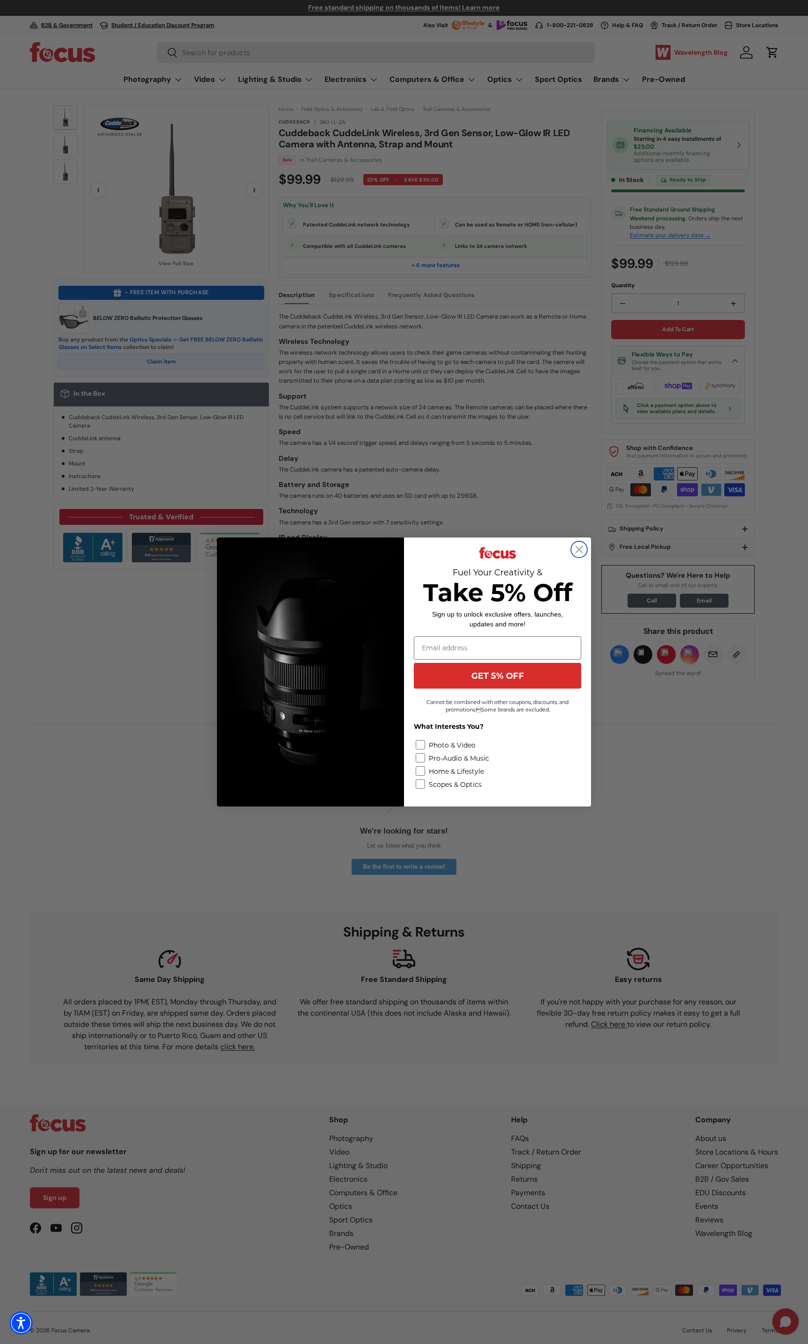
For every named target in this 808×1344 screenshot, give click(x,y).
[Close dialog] (579, 549)
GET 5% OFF (497, 676)
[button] (21, 1323)
